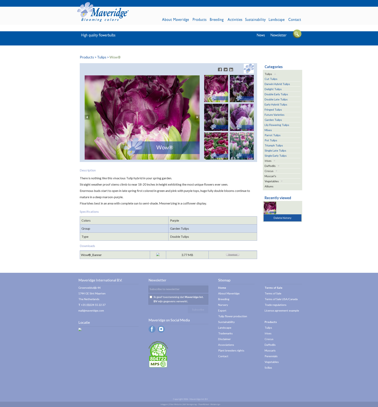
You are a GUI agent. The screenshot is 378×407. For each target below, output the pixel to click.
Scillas (268, 367)
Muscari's (270, 176)
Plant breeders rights (231, 350)
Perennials (271, 356)
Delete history (282, 217)
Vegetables (272, 181)
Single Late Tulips (275, 150)
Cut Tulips (271, 78)
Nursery (223, 304)
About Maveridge (229, 293)
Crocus (269, 171)
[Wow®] (142, 158)
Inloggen (164, 404)
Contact (223, 356)
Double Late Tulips (276, 99)
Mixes (268, 130)
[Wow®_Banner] (233, 255)
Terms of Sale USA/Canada (281, 299)
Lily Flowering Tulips (277, 125)
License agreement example (282, 310)
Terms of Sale (273, 293)
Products (87, 57)
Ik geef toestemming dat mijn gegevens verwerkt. (179, 299)
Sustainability (226, 322)
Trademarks (225, 333)
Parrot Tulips (273, 135)
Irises (268, 160)
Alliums (269, 186)
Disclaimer (224, 339)
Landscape (224, 327)
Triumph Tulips (274, 145)
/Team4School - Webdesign (209, 404)
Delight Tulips (273, 89)
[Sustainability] (158, 366)
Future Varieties (274, 114)
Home (222, 287)
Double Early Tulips (276, 94)
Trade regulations (275, 304)
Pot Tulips (271, 140)
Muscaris (270, 350)
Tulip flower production (232, 316)
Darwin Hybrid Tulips (277, 84)
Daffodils (270, 165)
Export (222, 310)
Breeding (223, 299)
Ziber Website (175, 404)
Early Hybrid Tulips (276, 104)
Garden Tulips (273, 119)
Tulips (101, 57)
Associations (226, 344)
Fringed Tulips (273, 109)
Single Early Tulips (276, 155)
